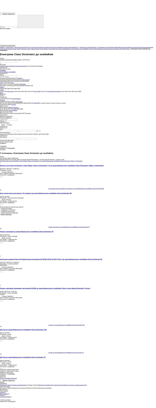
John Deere (54, 47)
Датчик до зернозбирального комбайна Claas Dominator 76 (23, 357)
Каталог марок (58, 385)
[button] (78, 37)
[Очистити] (0, 63)
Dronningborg (40, 47)
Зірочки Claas (111, 49)
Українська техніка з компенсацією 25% (75, 385)
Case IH (33, 47)
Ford (49, 47)
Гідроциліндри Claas (37, 49)
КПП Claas (126, 49)
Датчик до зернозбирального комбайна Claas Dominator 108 (23, 330)
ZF (77, 47)
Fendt (46, 47)
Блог (52, 385)
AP (26, 47)
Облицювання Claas (121, 47)
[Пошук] (30, 21)
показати (3, 146)
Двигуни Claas (47, 49)
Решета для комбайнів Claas (83, 49)
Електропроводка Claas (100, 49)
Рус (3, 382)
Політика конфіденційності (19, 385)
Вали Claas (119, 49)
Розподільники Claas (10, 49)
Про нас (2, 378)
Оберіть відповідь (6, 214)
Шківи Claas (130, 47)
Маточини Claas (57, 49)
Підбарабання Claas (68, 49)
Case (29, 47)
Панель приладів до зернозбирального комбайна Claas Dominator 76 (26, 231)
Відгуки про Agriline (44, 385)
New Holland (72, 47)
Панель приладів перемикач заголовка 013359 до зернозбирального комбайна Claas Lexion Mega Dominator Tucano (45, 288)
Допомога (8, 378)
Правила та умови (5, 385)
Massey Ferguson (63, 47)
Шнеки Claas (139, 47)
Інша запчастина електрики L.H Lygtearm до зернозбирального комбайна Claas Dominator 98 (36, 193)
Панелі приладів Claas (23, 49)
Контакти (14, 378)
